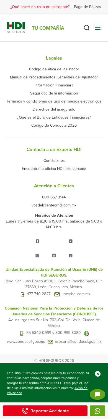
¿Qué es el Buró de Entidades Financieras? (54, 117)
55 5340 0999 (38, 332)
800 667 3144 (54, 197)
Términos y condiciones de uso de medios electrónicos (54, 101)
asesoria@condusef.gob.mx (78, 341)
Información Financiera (54, 85)
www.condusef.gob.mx (26, 341)
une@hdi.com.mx (75, 294)
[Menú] (97, 27)
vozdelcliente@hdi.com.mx (54, 205)
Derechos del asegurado (54, 109)
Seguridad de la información (54, 93)
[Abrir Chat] (97, 394)
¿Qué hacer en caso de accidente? (40, 6)
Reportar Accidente (49, 411)
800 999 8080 (68, 332)
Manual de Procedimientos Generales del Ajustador (54, 77)
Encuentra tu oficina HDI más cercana (54, 168)
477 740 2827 (38, 294)
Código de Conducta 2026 (54, 125)
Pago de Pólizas (87, 6)
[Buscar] (86, 27)
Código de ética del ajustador (54, 69)
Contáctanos (54, 160)
